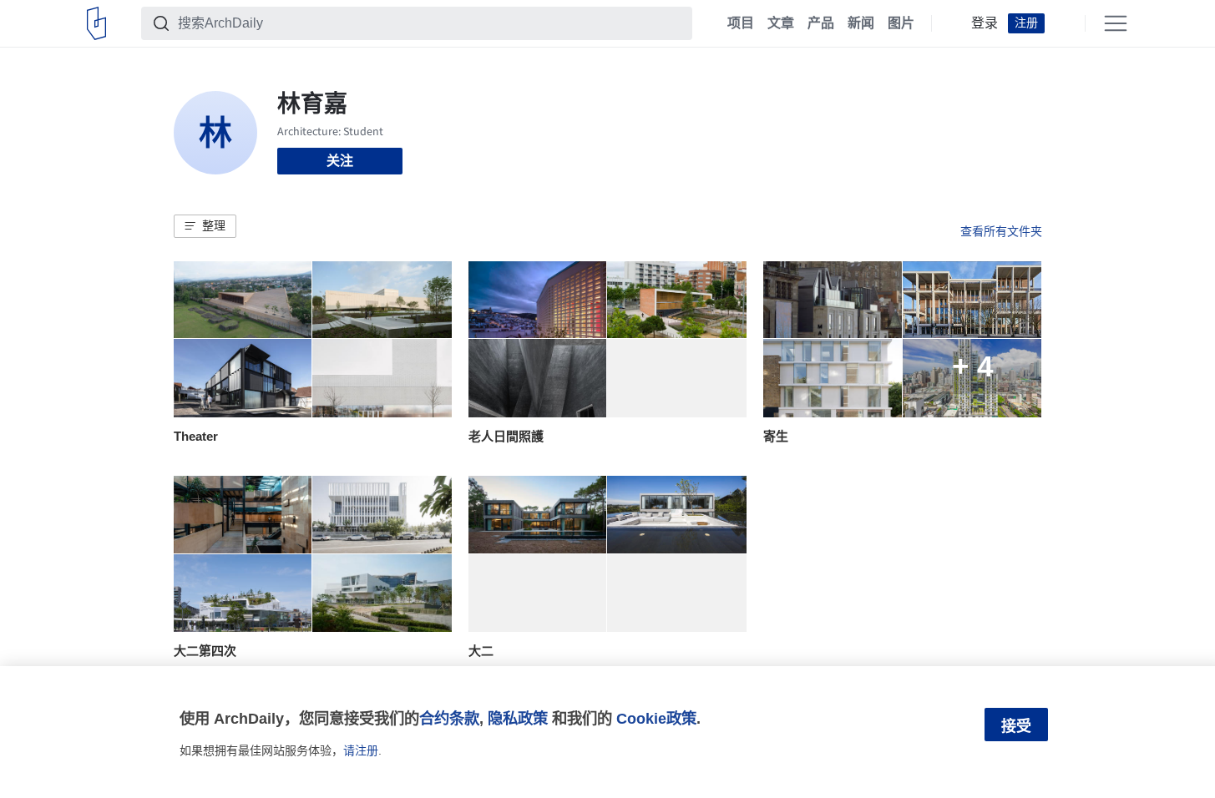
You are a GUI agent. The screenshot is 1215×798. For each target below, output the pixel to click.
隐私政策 (518, 718)
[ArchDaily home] (96, 23)
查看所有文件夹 (1001, 231)
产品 (820, 23)
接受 (1016, 726)
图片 (901, 23)
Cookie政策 (656, 718)
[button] (205, 226)
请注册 (360, 750)
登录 (984, 23)
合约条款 (449, 718)
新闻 (861, 23)
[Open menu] (1115, 23)
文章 (780, 23)
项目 (740, 23)
